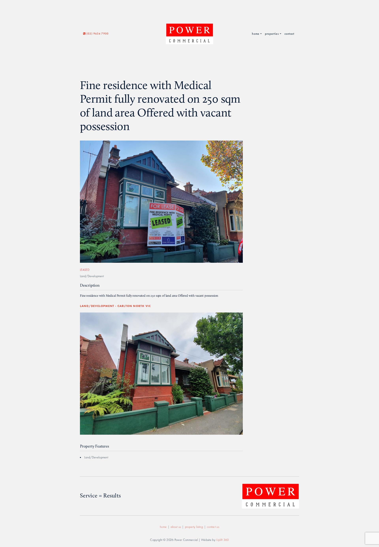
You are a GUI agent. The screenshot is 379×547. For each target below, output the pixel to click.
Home (255, 34)
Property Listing (194, 527)
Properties (272, 34)
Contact (289, 34)
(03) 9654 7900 (97, 33)
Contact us (213, 527)
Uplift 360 (222, 540)
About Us (176, 527)
